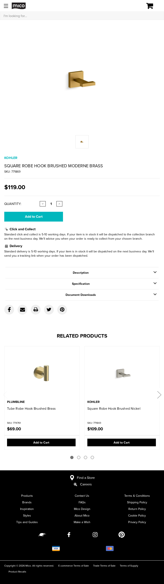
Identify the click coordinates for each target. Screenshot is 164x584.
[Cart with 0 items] (152, 6)
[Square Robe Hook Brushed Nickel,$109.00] (122, 373)
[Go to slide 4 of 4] (92, 457)
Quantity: (12, 203)
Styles (27, 515)
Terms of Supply (129, 565)
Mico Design (82, 509)
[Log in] (135, 6)
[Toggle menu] (6, 6)
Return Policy (137, 509)
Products (27, 496)
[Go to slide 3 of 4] (85, 457)
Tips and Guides (27, 522)
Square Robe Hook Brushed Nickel (114, 408)
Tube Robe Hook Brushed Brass (31, 408)
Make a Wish (82, 522)
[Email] (22, 310)
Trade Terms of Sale (104, 565)
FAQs (82, 502)
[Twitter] (49, 310)
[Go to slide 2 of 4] (78, 457)
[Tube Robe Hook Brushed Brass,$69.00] (42, 373)
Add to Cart (41, 442)
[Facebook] (9, 310)
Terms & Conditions (137, 496)
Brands (27, 502)
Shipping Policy (137, 502)
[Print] (36, 310)
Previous (5, 394)
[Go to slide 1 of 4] (71, 457)
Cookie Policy (137, 515)
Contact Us (82, 496)
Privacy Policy (137, 522)
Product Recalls (17, 571)
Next (159, 394)
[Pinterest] (62, 310)
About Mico (82, 515)
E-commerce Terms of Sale (73, 565)
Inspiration (27, 509)
